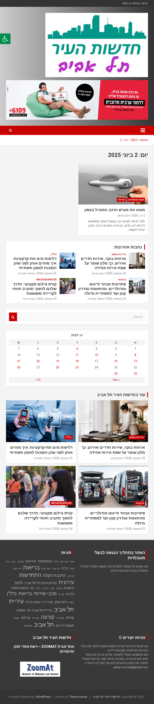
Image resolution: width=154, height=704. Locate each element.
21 (18, 361)
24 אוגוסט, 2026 (47, 298)
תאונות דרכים (65, 625)
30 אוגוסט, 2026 (116, 273)
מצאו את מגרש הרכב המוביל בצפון (114, 209)
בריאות (31, 567)
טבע (52, 588)
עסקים (21, 610)
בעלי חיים (46, 568)
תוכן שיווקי (123, 215)
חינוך (18, 582)
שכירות (35, 618)
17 (96, 361)
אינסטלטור (44, 561)
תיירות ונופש (119, 254)
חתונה (59, 588)
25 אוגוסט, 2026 (47, 273)
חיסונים (69, 588)
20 (38, 361)
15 (135, 361)
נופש (72, 602)
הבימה (71, 576)
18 (77, 361)
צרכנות (122, 279)
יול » (38, 380)
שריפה (25, 618)
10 (96, 355)
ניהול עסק (61, 602)
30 (116, 373)
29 (135, 373)
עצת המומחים (136, 199)
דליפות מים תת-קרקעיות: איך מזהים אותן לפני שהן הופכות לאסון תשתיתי (35, 263)
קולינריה (60, 618)
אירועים (30, 561)
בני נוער (56, 568)
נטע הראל (28, 298)
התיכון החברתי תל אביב (40, 583)
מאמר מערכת (26, 273)
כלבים (70, 594)
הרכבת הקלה (54, 575)
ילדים (38, 588)
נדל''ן (54, 254)
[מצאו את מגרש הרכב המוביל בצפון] (113, 183)
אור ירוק (64, 561)
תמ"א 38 (28, 626)
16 (116, 361)
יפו (32, 588)
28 (18, 367)
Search (13, 317)
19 (57, 361)
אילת (56, 561)
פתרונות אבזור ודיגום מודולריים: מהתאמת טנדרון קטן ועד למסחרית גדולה (102, 289)
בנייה (64, 568)
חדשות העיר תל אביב (106, 697)
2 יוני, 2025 (138, 215)
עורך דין (48, 602)
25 (77, 367)
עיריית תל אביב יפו (39, 610)
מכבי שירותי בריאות (37, 593)
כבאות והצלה (20, 588)
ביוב (14, 561)
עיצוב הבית (33, 602)
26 (57, 367)
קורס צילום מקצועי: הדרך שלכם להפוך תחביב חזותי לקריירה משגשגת (34, 289)
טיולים (46, 588)
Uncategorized (46, 279)
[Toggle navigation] (143, 130)
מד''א (61, 594)
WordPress (43, 697)
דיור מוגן (17, 568)
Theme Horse (78, 697)
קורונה (48, 617)
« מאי (115, 380)
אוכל (72, 561)
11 (77, 355)
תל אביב (44, 624)
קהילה (121, 199)
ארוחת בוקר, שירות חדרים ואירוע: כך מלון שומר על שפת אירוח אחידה (103, 263)
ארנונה (20, 561)
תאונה (16, 618)
